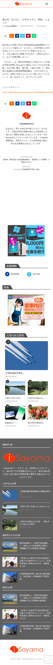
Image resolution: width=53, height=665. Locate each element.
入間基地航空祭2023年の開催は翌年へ (35, 492)
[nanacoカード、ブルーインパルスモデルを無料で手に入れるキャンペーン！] (15, 413)
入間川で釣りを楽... (13, 398)
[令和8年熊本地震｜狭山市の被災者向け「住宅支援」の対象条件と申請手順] (9, 577)
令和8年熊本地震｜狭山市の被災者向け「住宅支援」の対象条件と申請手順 (35, 576)
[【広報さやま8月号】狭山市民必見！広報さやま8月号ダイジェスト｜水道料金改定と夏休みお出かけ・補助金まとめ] (9, 562)
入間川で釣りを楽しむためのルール (34, 506)
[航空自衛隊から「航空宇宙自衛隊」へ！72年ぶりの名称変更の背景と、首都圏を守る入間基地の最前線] (9, 547)
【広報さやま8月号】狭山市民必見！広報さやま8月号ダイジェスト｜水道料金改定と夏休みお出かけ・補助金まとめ (35, 562)
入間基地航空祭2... (14, 373)
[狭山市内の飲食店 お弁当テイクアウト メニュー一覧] (38, 413)
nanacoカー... (11, 423)
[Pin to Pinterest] (28, 36)
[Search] (50, 3)
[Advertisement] (20, 203)
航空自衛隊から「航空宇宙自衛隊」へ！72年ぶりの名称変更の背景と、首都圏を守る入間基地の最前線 (35, 545)
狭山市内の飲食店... (36, 423)
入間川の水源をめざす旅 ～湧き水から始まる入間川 (34, 522)
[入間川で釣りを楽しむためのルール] (15, 388)
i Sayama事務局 (11, 26)
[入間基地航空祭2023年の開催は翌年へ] (26, 355)
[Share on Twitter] (22, 36)
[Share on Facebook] (17, 36)
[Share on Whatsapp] (34, 36)
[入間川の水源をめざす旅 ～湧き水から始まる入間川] (38, 388)
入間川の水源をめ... (36, 398)
